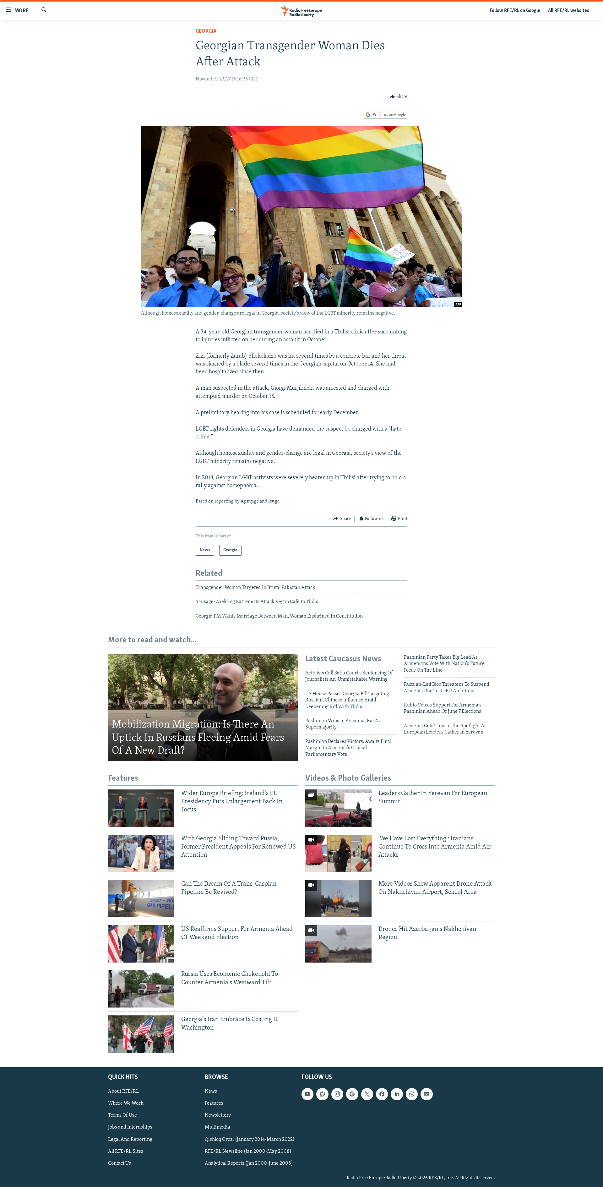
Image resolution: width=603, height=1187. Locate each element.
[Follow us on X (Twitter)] (367, 1094)
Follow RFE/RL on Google (515, 10)
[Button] (398, 97)
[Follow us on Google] (352, 1094)
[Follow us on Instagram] (337, 1094)
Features (214, 1103)
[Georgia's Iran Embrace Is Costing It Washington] (141, 1034)
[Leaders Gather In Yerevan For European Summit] (338, 808)
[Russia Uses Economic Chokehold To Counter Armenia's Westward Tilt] (141, 989)
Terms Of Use (122, 1115)
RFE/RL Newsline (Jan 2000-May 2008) (248, 1151)
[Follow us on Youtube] (307, 1094)
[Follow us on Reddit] (322, 1094)
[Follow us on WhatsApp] (412, 1094)
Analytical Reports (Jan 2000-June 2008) (249, 1163)
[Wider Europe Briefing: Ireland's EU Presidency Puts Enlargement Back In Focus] (141, 808)
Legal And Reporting (130, 1139)
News (211, 1091)
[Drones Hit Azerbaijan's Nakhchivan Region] (338, 944)
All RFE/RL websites (568, 10)
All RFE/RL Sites (125, 1151)
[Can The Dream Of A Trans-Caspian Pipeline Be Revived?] (141, 898)
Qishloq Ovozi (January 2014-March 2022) (250, 1139)
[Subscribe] (426, 1094)
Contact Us (119, 1163)
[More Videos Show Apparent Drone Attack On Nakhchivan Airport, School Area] (338, 898)
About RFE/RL (123, 1091)
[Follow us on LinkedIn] (397, 1094)
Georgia (206, 31)
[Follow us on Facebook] (382, 1094)
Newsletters (218, 1115)
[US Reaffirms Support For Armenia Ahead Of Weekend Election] (141, 944)
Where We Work (126, 1103)
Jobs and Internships (130, 1127)
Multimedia (217, 1127)
